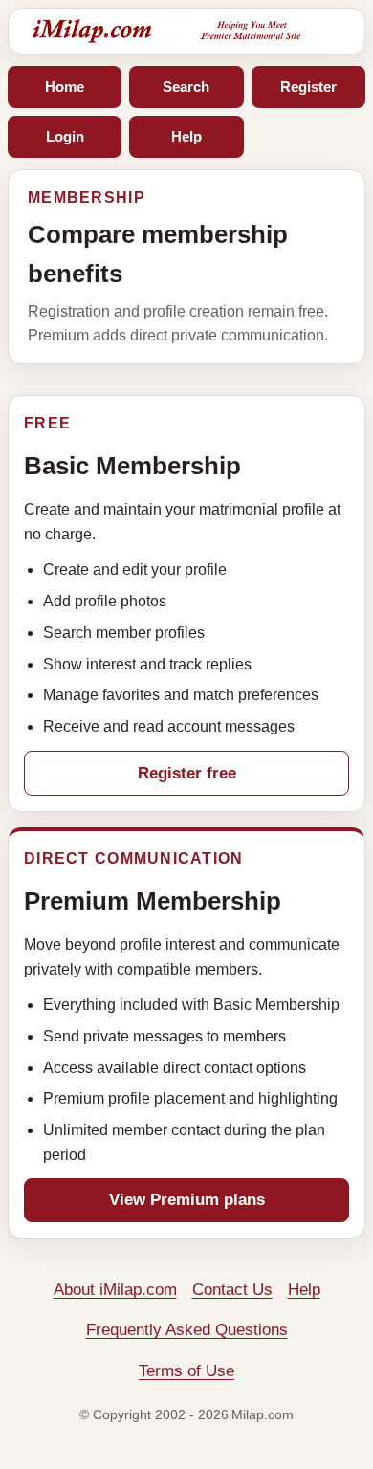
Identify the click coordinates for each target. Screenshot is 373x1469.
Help (186, 136)
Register (308, 86)
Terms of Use (186, 1371)
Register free (187, 773)
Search (186, 86)
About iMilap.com (115, 1290)
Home (64, 86)
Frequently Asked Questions (187, 1330)
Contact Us (232, 1290)
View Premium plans (187, 1200)
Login (65, 136)
